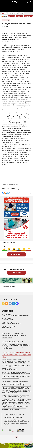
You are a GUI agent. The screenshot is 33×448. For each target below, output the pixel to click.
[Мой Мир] (7, 193)
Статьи (21, 13)
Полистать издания (7, 337)
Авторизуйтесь (16, 273)
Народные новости (13, 13)
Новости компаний (8, 286)
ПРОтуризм (19, 16)
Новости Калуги (6, 20)
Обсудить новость (16, 254)
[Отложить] (12, 41)
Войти (30, 2)
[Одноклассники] (5, 193)
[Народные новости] (28, 2)
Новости (4, 13)
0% (4, 249)
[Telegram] (9, 193)
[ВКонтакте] (3, 193)
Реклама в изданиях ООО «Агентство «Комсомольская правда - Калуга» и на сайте (16, 355)
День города (11, 16)
